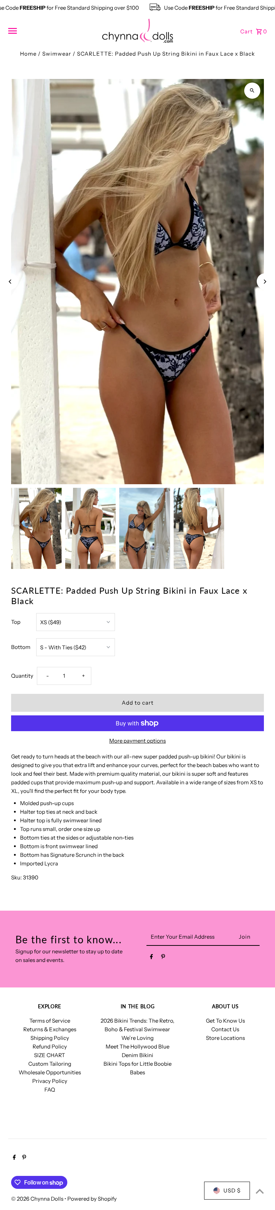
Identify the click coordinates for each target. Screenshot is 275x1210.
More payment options (137, 740)
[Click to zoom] (252, 91)
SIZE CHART (49, 1055)
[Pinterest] (163, 958)
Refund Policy (50, 1046)
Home (28, 53)
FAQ (49, 1089)
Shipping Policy (49, 1037)
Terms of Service (49, 1020)
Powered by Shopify (92, 1198)
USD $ (232, 1190)
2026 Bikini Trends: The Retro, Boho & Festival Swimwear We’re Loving (137, 1029)
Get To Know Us (225, 1020)
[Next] (265, 282)
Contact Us (225, 1029)
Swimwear (56, 53)
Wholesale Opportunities (50, 1072)
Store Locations (225, 1037)
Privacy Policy (49, 1081)
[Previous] (10, 282)
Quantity (22, 675)
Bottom (20, 647)
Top (15, 621)
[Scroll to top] (260, 1191)
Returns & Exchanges (49, 1029)
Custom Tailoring (49, 1063)
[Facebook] (151, 958)
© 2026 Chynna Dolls (37, 1198)
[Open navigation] (52, 31)
